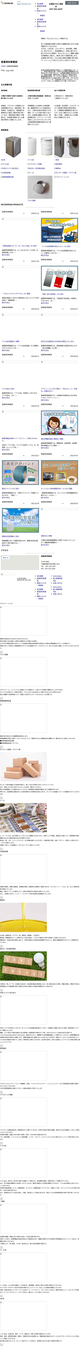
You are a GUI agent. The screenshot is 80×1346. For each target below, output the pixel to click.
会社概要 (40, 4)
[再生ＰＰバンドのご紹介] (20, 484)
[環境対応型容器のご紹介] (20, 532)
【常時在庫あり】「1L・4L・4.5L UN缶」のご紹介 (19, 246)
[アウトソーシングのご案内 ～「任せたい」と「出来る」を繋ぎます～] (59, 362)
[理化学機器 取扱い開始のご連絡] (59, 434)
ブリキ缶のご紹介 (8, 389)
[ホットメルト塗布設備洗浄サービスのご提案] (59, 484)
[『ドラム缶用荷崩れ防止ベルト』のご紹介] (59, 242)
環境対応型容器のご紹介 (10, 536)
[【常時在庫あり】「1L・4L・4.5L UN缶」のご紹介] (20, 219)
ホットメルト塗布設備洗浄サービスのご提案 (56, 488)
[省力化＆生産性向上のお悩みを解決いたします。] (59, 315)
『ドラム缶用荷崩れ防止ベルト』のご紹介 (56, 246)
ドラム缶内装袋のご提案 (10, 341)
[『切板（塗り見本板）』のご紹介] (59, 290)
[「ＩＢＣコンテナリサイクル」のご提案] (20, 267)
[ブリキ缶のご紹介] (20, 362)
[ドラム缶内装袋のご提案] (20, 315)
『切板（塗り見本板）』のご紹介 (52, 294)
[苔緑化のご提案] (59, 509)
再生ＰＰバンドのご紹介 (10, 488)
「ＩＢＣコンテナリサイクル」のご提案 (16, 293)
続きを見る (6, 255)
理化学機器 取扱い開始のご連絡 (52, 439)
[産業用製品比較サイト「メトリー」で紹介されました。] (20, 412)
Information (57, 576)
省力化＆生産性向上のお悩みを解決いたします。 (58, 341)
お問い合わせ (57, 583)
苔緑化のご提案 (46, 536)
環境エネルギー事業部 (41, 584)
